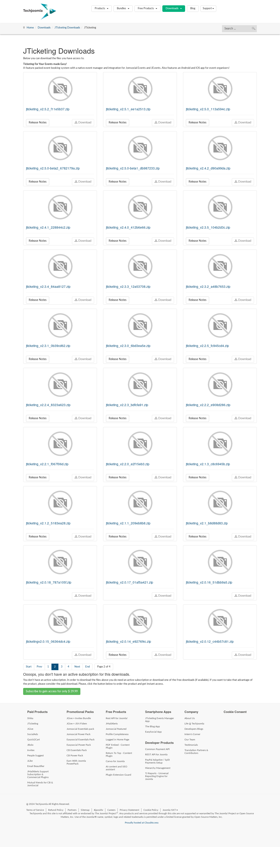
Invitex (30, 750)
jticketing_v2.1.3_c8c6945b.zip (208, 464)
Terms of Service (35, 810)
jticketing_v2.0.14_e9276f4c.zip (128, 641)
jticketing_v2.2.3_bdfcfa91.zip (127, 404)
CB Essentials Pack (77, 750)
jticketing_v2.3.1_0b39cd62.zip (48, 345)
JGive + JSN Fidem (77, 723)
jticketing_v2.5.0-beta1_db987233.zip (133, 168)
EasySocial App (153, 732)
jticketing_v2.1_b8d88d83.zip (207, 523)
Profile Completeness (117, 734)
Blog (192, 8)
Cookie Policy (150, 810)
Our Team (189, 739)
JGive (30, 729)
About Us (189, 718)
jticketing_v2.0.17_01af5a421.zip (129, 582)
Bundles (122, 8)
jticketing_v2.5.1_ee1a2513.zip (128, 109)
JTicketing (32, 723)
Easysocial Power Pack (79, 745)
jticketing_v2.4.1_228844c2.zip (48, 227)
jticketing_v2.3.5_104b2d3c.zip (208, 227)
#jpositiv (98, 810)
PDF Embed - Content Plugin (118, 746)
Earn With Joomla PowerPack (76, 762)
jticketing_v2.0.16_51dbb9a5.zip (209, 582)
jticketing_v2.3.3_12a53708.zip (128, 286)
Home (30, 27)
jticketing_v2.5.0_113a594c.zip (208, 109)
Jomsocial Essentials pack (80, 729)
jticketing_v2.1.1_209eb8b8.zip (128, 523)
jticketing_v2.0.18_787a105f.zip (48, 582)
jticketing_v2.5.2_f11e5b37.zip (47, 109)
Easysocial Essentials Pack (80, 739)
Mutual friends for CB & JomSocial (40, 784)
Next (77, 666)
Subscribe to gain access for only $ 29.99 (52, 691)
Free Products (146, 8)
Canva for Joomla (115, 761)
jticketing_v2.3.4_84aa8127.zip (48, 286)
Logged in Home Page (117, 739)
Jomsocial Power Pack (78, 734)
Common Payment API (157, 749)
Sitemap (85, 810)
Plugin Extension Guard (118, 775)
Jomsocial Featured (116, 729)
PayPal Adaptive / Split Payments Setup (157, 761)
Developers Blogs (193, 729)
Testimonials (191, 745)
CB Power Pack (75, 755)
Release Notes (38, 122)
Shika (30, 718)
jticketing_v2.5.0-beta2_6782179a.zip (53, 168)
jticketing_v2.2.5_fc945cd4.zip (207, 345)
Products (100, 8)
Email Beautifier (35, 766)
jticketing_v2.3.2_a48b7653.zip (208, 286)
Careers (111, 810)
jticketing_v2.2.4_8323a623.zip (48, 404)
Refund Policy (55, 810)
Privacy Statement (129, 810)
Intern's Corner (192, 734)
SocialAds (32, 734)
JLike (30, 761)
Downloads (172, 8)
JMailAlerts (112, 723)
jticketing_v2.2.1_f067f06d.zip (47, 464)
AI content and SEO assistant (116, 768)
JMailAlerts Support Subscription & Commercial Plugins (38, 774)
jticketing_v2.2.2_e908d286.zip (208, 404)
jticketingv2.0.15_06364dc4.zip (48, 641)
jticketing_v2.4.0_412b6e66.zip (128, 227)
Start (29, 666)
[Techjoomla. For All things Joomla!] (39, 11)
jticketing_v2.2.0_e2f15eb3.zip (127, 464)
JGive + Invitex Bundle (79, 718)
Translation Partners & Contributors (196, 751)
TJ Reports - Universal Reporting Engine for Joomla (156, 776)
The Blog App (152, 726)
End (87, 666)
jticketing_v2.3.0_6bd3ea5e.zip (128, 345)
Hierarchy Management (157, 768)
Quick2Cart (33, 739)
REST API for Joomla (156, 754)
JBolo (30, 745)
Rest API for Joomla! (116, 718)
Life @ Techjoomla (194, 723)
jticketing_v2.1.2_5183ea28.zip (48, 523)
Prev (39, 666)
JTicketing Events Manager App (159, 719)
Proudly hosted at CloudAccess (141, 822)
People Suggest (35, 755)
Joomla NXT (169, 810)
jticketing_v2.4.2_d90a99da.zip (208, 168)
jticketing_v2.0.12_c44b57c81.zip (210, 641)
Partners (72, 810)
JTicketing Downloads (67, 27)
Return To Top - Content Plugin (119, 754)
